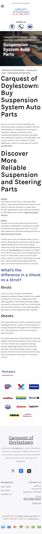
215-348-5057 (6, 146)
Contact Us (6, 494)
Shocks (4, 199)
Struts (3, 220)
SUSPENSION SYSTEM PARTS (27, 40)
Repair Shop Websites (27, 516)
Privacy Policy (33, 519)
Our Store (5, 490)
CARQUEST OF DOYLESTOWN (16, 37)
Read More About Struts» (11, 234)
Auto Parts (6, 487)
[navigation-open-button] (2, 6)
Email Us (36, 503)
